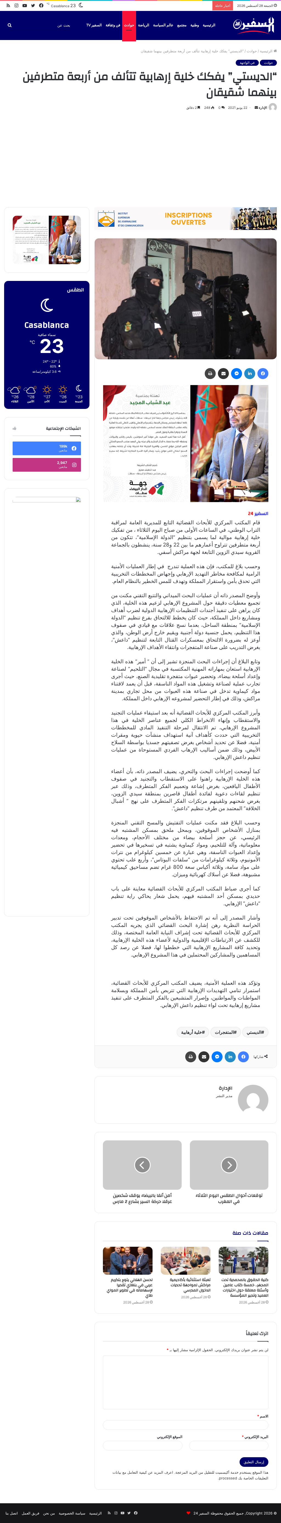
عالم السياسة (163, 25)
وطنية (194, 25)
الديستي (254, 1032)
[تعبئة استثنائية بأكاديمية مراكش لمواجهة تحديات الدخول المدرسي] (185, 1261)
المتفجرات (224, 1032)
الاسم (262, 1416)
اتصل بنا (11, 1513)
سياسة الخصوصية (72, 1513)
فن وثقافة (113, 25)
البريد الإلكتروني (255, 1436)
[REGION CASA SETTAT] (185, 443)
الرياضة (143, 25)
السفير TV (94, 25)
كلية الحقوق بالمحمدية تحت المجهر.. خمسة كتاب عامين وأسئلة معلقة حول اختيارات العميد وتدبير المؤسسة (244, 1287)
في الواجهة (247, 63)
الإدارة (263, 108)
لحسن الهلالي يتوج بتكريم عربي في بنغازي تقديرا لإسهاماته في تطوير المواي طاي (130, 1287)
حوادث (129, 25)
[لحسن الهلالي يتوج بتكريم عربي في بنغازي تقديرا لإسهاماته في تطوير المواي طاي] (128, 1261)
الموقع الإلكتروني (169, 1436)
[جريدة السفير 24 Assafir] (253, 25)
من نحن (49, 1513)
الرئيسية (209, 25)
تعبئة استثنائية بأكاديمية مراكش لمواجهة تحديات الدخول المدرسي (190, 1285)
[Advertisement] (140, 157)
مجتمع (182, 25)
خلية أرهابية (191, 1032)
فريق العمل (30, 1513)
